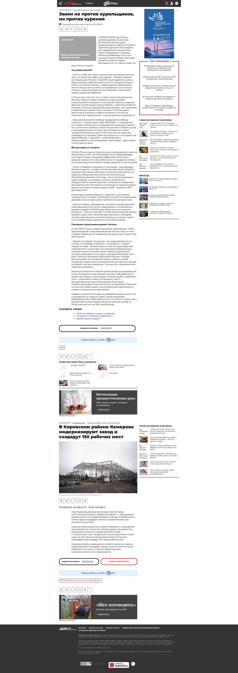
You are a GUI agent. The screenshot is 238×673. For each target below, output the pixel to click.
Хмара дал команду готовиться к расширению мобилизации (162, 204)
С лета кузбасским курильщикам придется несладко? (121, 366)
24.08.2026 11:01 (64, 423)
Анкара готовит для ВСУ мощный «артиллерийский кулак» (162, 196)
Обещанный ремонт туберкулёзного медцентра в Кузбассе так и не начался (159, 88)
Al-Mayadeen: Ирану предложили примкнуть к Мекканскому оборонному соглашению (159, 68)
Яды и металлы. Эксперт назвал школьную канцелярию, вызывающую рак (162, 472)
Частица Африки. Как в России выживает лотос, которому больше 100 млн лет (163, 166)
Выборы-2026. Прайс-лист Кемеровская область (141, 628)
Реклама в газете (112, 628)
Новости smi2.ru (67, 415)
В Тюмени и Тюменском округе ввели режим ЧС (163, 188)
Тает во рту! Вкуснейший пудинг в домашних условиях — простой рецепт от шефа (163, 439)
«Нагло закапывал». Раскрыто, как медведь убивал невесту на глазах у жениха (164, 456)
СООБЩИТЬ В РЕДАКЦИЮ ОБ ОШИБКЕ (92, 630)
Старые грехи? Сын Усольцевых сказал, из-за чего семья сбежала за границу (164, 125)
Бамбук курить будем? (88, 318)
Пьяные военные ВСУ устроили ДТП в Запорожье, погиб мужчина (159, 78)
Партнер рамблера (100, 664)
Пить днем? (113, 373)
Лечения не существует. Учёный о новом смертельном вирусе (163, 463)
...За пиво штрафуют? (78, 365)
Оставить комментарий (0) (119, 561)
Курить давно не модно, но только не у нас (80, 374)
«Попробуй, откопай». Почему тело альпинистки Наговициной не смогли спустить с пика (163, 133)
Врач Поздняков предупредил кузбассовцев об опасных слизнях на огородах (159, 108)
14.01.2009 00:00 (65, 10)
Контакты (82, 628)
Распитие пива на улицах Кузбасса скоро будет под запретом (80, 383)
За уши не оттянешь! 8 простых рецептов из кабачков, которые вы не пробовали (164, 150)
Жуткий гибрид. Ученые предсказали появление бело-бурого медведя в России (164, 141)
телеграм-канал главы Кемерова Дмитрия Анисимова (80, 495)
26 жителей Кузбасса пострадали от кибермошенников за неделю (159, 98)
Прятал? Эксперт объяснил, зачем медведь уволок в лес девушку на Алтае (163, 447)
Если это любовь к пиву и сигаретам (95, 313)
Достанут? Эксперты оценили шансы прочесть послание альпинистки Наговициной (164, 158)
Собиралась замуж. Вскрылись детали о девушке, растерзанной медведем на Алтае (163, 431)
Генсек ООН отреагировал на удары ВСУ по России (163, 179)
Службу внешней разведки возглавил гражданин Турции (160, 212)
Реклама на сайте (96, 628)
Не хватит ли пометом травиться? (94, 316)
